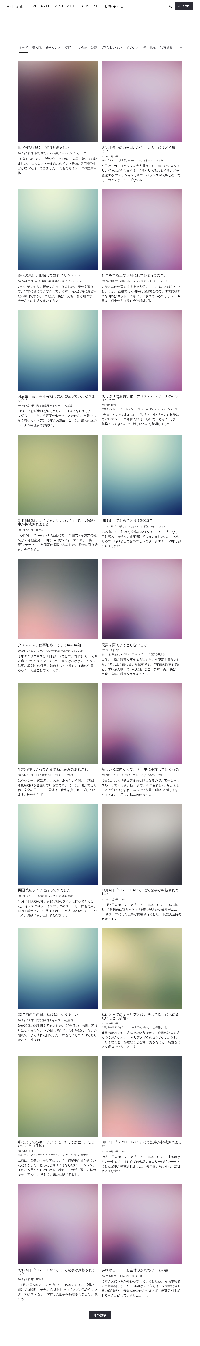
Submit (184, 6)
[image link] (17, 6)
